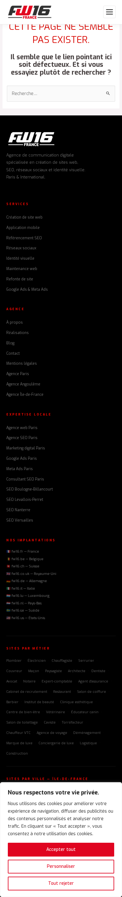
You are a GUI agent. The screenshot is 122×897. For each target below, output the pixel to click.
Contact (13, 353)
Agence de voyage (52, 732)
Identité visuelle (20, 258)
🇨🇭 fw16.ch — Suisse (22, 566)
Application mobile (23, 227)
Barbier (12, 702)
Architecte (76, 671)
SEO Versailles (19, 520)
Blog (10, 343)
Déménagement (87, 732)
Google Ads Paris (21, 458)
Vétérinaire (55, 712)
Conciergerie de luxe (56, 743)
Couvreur (14, 671)
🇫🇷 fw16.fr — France (22, 551)
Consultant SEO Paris (25, 479)
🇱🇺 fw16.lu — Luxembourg (27, 595)
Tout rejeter (61, 883)
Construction (17, 753)
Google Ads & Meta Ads (27, 289)
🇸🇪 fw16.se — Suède (22, 610)
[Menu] (109, 12)
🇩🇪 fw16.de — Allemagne (26, 581)
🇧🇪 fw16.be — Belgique (24, 559)
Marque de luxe (19, 743)
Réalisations (17, 332)
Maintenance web (21, 268)
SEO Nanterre (18, 509)
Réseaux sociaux (21, 248)
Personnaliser (61, 866)
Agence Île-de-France (24, 394)
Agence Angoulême (23, 384)
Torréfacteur (72, 722)
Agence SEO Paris (22, 437)
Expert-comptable (57, 681)
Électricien (37, 660)
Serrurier (86, 660)
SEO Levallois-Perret (24, 499)
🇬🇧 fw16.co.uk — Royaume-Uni (31, 573)
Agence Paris (17, 373)
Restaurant (62, 691)
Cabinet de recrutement (26, 691)
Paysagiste (53, 671)
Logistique (88, 743)
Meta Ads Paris (19, 468)
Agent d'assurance (93, 681)
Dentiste (98, 671)
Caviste (50, 722)
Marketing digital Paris (25, 448)
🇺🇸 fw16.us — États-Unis (25, 618)
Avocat (11, 681)
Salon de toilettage (22, 722)
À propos (14, 322)
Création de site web (24, 217)
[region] (61, 839)
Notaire (29, 681)
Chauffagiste (62, 660)
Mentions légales (21, 363)
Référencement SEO (24, 238)
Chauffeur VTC (18, 732)
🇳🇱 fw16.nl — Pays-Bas (24, 603)
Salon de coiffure (91, 691)
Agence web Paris (22, 427)
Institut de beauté (39, 702)
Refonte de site (19, 279)
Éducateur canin (85, 712)
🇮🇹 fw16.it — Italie (20, 588)
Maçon (33, 671)
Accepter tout (61, 849)
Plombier (14, 660)
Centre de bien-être (23, 712)
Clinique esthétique (76, 702)
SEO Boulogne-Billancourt (29, 489)
